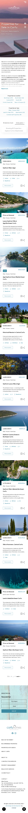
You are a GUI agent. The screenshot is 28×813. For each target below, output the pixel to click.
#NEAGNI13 (21, 161)
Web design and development (13, 805)
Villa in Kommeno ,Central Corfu (13, 544)
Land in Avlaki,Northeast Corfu (12, 598)
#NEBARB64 (21, 483)
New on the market (7, 740)
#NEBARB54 (21, 643)
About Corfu (5, 751)
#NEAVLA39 (21, 592)
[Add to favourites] (21, 186)
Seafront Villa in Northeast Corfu (13, 650)
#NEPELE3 (22, 429)
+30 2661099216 (8, 783)
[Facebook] (25, 23)
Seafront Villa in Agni (9, 168)
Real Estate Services (7, 769)
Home (3, 34)
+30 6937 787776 (18, 783)
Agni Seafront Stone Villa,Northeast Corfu (14, 278)
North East (13, 164)
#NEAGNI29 (21, 270)
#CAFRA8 (22, 326)
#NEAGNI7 (22, 377)
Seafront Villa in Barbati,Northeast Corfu (13, 490)
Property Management (8, 765)
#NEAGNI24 (21, 215)
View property (7, 185)
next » (18, 676)
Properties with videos (8, 747)
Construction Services (8, 761)
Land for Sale (6, 594)
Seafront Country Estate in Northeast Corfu (11, 436)
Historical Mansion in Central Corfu (14, 332)
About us (4, 757)
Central (12, 328)
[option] (14, 150)
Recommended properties (9, 743)
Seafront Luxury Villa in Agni (11, 384)
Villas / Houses (6, 164)
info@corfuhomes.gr (10, 786)
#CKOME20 (21, 538)
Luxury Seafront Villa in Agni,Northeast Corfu (10, 222)
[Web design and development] (13, 808)
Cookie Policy (5, 773)
